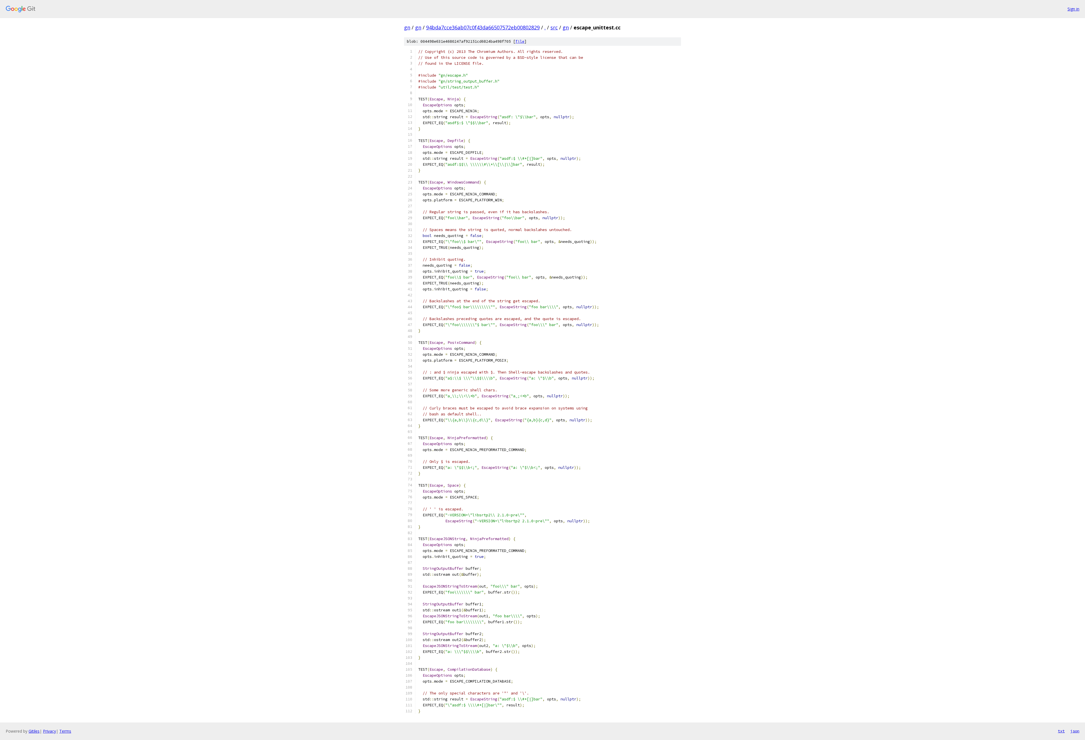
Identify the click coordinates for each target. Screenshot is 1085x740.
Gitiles (34, 731)
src (554, 27)
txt (1061, 730)
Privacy (49, 731)
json (1074, 730)
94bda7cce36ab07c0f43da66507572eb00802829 (483, 27)
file (519, 41)
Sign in (1073, 9)
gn (407, 27)
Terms (65, 731)
